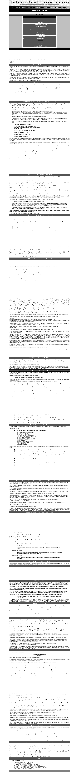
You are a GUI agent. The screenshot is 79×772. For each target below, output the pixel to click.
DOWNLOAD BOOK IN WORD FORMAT (39, 12)
